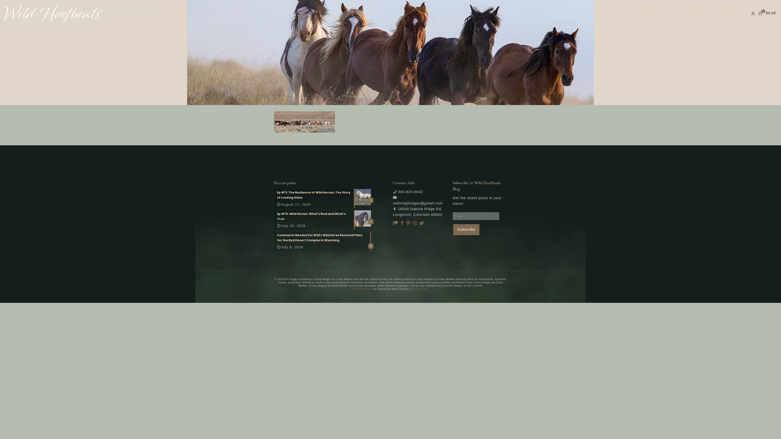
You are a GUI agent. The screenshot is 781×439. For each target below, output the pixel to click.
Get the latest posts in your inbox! (477, 201)
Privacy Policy (419, 289)
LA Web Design (362, 289)
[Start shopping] (743, 13)
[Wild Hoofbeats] (79, 13)
